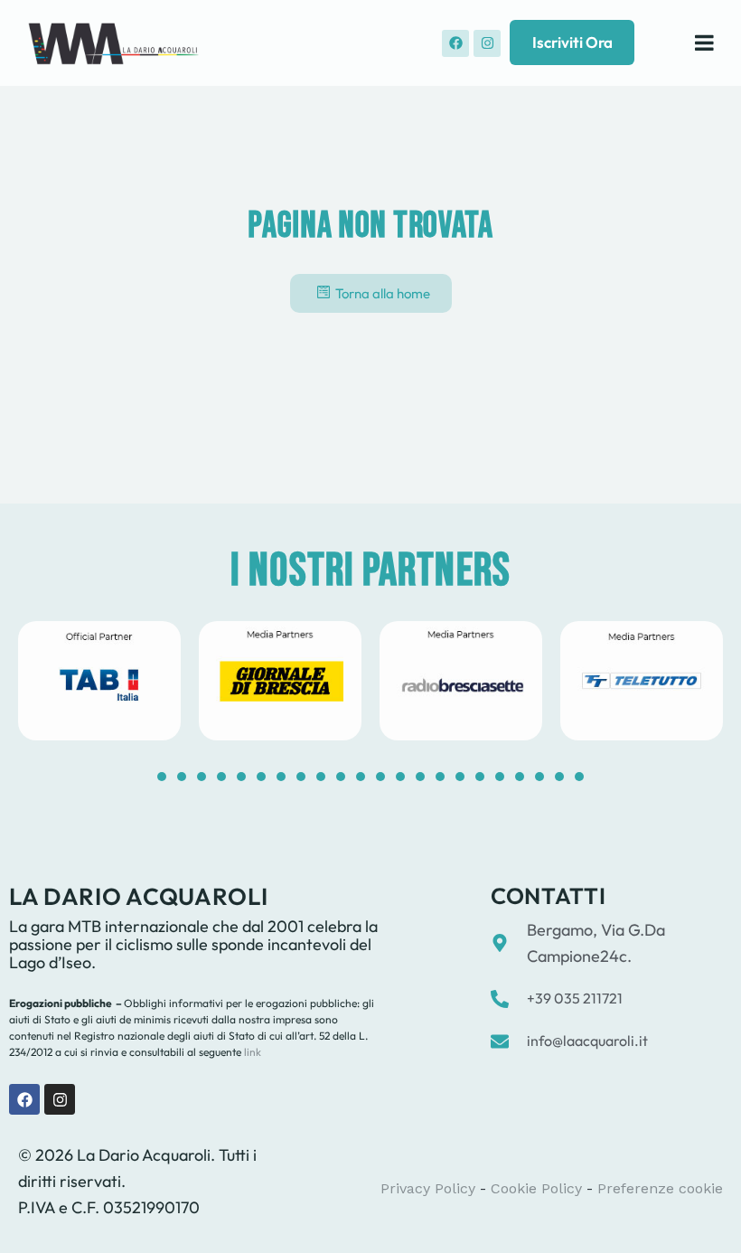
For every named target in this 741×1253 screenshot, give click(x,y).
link (251, 1052)
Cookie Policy (536, 1188)
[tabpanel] (99, 680)
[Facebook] (455, 43)
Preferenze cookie (660, 1188)
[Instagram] (487, 43)
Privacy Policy (427, 1188)
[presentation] (162, 777)
